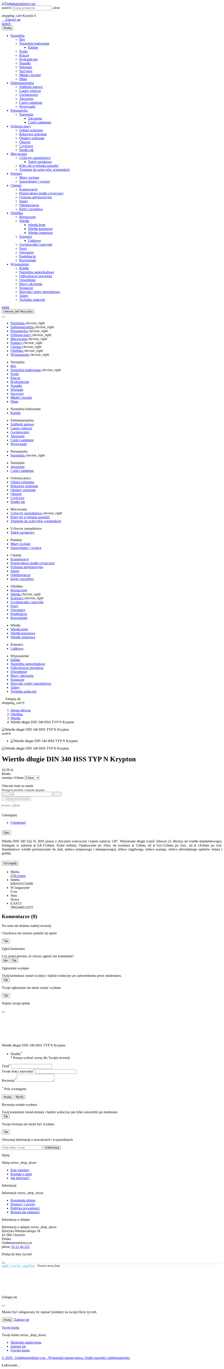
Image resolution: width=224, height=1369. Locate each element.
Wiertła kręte (37, 225)
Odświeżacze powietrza (35, 276)
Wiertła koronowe (40, 229)
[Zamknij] (3, 1262)
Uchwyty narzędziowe (35, 158)
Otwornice (26, 252)
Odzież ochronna (31, 130)
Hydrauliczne (28, 59)
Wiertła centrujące (40, 233)
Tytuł (6, 1066)
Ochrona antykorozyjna (35, 197)
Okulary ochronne (31, 138)
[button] (11, 19)
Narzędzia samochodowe (36, 272)
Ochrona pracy (20, 126)
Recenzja (9, 1080)
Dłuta (23, 79)
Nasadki (25, 63)
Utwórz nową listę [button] (31, 1266)
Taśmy (23, 296)
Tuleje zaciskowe (40, 162)
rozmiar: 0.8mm (13, 778)
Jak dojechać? (20, 1178)
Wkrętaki (25, 67)
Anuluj (7, 28)
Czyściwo (26, 146)
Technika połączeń (32, 300)
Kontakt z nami (21, 1174)
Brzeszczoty (27, 217)
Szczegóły (10, 863)
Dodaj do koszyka (16, 798)
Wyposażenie (19, 264)
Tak (6, 941)
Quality (16, 1054)
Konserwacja (28, 189)
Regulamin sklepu (22, 1200)
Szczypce (25, 71)
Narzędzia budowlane (34, 43)
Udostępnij (18, 822)
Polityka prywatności (25, 1208)
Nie (6, 960)
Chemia (15, 185)
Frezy (23, 248)
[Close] (3, 317)
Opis (6, 832)
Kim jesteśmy (19, 1170)
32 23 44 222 (20, 1247)
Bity (22, 39)
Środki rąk (26, 150)
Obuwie (24, 142)
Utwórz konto (20, 1350)
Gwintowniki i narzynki (35, 244)
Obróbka (16, 213)
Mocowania (18, 154)
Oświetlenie (27, 280)
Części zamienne (30, 102)
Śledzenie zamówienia (25, 1342)
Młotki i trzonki (30, 75)
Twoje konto (10, 1327)
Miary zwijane (29, 177)
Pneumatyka (19, 110)
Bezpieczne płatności (25, 1212)
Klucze (24, 55)
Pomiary (16, 173)
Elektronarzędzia (22, 83)
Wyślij (19, 1097)
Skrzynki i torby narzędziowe (39, 292)
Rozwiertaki (27, 260)
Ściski (23, 51)
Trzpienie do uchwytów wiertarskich (44, 169)
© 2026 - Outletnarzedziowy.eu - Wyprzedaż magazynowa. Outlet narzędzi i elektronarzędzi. (66, 1358)
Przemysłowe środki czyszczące (41, 193)
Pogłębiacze (27, 256)
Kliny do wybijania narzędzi (38, 166)
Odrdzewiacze (29, 205)
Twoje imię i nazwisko (18, 1071)
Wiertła (24, 221)
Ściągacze (26, 288)
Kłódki (24, 268)
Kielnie (33, 47)
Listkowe (34, 240)
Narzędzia (17, 35)
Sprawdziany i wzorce (34, 181)
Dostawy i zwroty (22, 1204)
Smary (23, 201)
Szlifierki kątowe (31, 87)
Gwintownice (28, 95)
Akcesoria (26, 99)
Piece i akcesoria (30, 284)
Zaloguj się (21, 1319)
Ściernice (25, 236)
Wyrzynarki (27, 106)
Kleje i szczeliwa (31, 209)
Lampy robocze (30, 91)
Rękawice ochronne (33, 134)
